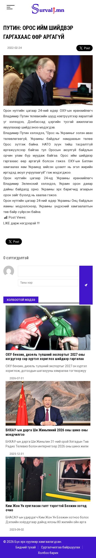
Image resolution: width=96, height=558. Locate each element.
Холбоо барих (48, 553)
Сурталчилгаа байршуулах (60, 547)
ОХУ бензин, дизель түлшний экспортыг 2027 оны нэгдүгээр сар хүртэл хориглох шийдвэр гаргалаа (45, 356)
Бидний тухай (26, 547)
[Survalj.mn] (48, 9)
